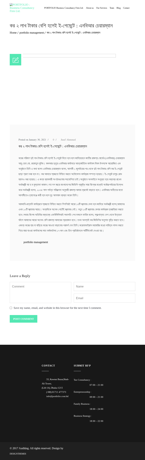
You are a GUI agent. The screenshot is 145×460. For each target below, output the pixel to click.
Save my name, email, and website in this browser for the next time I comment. (58, 307)
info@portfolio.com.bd (57, 396)
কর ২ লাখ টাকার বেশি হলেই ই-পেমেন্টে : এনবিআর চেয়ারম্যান (73, 32)
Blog (119, 8)
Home (13, 32)
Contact (126, 8)
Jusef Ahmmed (68, 139)
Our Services (101, 8)
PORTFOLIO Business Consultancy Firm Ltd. (63, 8)
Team (112, 8)
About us (90, 8)
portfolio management (31, 32)
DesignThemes (18, 454)
